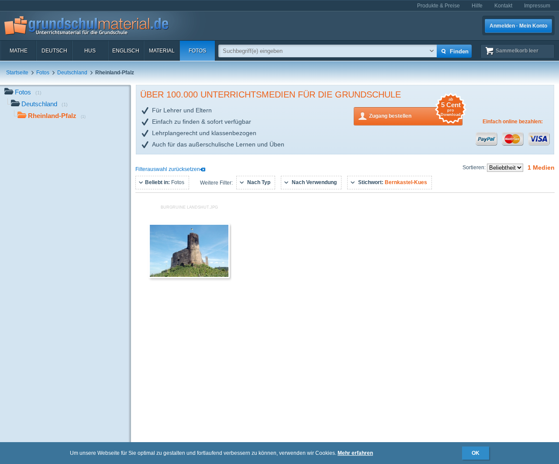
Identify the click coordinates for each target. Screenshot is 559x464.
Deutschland (72, 73)
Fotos (197, 51)
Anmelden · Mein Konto (518, 26)
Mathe (19, 51)
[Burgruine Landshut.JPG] (189, 276)
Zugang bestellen (415, 113)
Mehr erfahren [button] (355, 453)
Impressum (537, 6)
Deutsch (54, 51)
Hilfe (477, 6)
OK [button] (476, 453)
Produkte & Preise (438, 6)
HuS (90, 51)
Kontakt (503, 6)
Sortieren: (474, 167)
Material (162, 51)
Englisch (125, 51)
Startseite (17, 73)
